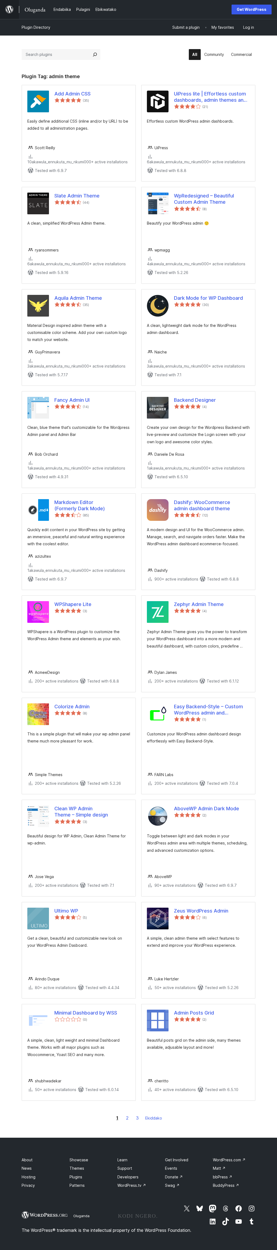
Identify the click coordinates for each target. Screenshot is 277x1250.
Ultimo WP (66, 911)
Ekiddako (153, 1118)
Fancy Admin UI (72, 400)
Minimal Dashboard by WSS (85, 1013)
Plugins (76, 1177)
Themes (77, 1168)
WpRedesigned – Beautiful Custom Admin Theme (204, 199)
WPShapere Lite (72, 604)
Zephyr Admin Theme (199, 604)
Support (124, 1168)
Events (171, 1168)
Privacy (28, 1185)
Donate (174, 1177)
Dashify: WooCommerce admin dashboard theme (202, 505)
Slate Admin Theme (77, 196)
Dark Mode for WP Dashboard (208, 298)
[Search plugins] (95, 54)
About (27, 1159)
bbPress (222, 1177)
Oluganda (81, 1216)
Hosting (28, 1177)
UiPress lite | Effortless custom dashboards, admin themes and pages (210, 97)
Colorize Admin (72, 706)
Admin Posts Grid (194, 1013)
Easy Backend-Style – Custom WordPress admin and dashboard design (208, 710)
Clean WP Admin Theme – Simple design (81, 812)
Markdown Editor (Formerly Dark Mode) (79, 505)
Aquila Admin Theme (78, 298)
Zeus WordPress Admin (201, 911)
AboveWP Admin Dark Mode (206, 808)
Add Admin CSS (72, 94)
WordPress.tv (131, 1185)
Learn (122, 1159)
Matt (219, 1168)
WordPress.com (229, 1159)
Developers (127, 1177)
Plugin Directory (36, 27)
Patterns (77, 1185)
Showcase (79, 1159)
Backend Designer (195, 400)
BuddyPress (226, 1185)
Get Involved (176, 1159)
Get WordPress (251, 9)
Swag (172, 1185)
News (27, 1168)
